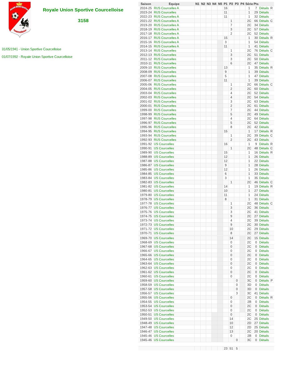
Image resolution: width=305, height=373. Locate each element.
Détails (264, 8)
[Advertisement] (110, 360)
